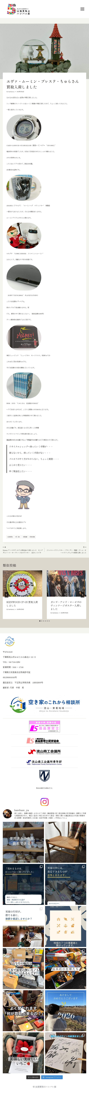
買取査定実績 (9, 77)
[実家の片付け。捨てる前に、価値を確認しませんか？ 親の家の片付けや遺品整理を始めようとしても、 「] (23, 926)
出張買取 (10, 537)
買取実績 (32, 537)
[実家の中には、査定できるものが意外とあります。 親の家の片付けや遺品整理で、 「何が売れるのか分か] (65, 884)
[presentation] (22, 583)
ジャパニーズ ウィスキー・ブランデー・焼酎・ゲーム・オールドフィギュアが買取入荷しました (66, 550)
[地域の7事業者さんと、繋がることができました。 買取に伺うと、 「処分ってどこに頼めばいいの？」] (65, 926)
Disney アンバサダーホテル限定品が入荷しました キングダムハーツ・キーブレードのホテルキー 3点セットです (23, 550)
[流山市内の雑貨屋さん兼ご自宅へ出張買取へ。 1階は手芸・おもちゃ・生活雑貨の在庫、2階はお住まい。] (65, 968)
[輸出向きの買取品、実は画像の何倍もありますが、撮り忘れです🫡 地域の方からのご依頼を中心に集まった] (23, 968)
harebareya (11, 91)
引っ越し (18, 537)
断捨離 (25, 537)
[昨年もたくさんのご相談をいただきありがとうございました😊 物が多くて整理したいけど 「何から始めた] (65, 1010)
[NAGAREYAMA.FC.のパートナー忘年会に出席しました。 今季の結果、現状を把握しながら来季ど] (65, 1052)
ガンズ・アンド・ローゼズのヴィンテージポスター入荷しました (66, 605)
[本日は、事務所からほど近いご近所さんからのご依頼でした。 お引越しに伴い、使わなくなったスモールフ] (65, 842)
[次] (82, 595)
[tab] (39, 621)
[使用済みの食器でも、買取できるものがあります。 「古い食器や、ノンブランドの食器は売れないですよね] (23, 842)
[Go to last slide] (6, 595)
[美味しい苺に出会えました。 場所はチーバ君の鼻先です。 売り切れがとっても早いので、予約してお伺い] (23, 1052)
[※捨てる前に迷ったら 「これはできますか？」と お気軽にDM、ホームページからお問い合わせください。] (23, 1010)
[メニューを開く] (82, 9)
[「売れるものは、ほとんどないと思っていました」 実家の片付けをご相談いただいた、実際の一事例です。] (23, 884)
